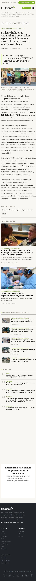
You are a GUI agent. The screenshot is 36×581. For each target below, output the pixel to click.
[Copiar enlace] (27, 23)
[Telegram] (26, 575)
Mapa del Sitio (5, 563)
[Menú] (33, 7)
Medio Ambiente (6, 541)
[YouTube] (22, 575)
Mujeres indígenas (27, 210)
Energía (3, 531)
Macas (4, 213)
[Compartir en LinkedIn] (19, 23)
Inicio (2, 13)
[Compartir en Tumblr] (23, 23)
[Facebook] (4, 575)
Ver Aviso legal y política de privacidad (12, 522)
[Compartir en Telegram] (15, 23)
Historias (21, 536)
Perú (2, 546)
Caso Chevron (5, 2)
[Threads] (18, 575)
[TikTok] (31, 575)
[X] (9, 575)
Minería (3, 534)
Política (3, 539)
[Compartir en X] (11, 23)
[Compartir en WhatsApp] (2, 23)
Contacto (4, 557)
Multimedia (22, 534)
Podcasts (13, 2)
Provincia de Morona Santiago (13, 13)
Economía (4, 536)
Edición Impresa (5, 560)
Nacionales (4, 544)
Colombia (4, 549)
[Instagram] (13, 575)
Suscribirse (26, 8)
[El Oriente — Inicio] (8, 8)
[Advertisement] (18, 436)
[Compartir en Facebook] (6, 23)
